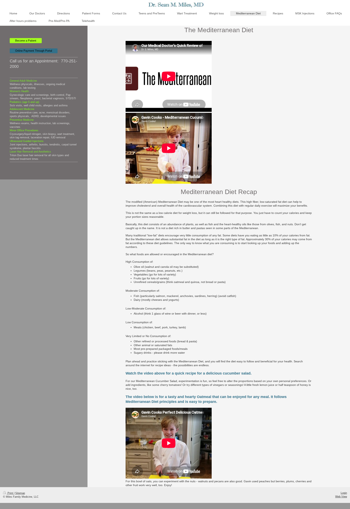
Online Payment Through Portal (33, 50)
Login (344, 492)
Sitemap (20, 493)
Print (10, 493)
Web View (341, 496)
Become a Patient (25, 40)
